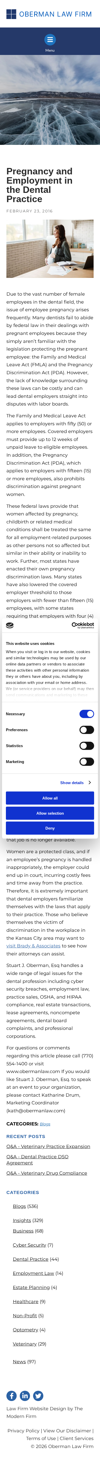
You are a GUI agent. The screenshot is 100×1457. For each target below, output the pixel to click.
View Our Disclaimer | (68, 1431)
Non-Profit (25, 1316)
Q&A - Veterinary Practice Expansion (48, 1146)
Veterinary (25, 1344)
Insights (22, 1220)
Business (23, 1231)
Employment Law (33, 1273)
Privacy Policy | (25, 1431)
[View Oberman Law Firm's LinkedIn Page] (25, 1396)
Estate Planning (31, 1287)
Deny (50, 828)
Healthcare (25, 1301)
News (19, 1362)
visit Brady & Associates (33, 946)
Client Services (77, 1438)
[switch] (86, 730)
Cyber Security (29, 1245)
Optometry (25, 1330)
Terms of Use (41, 1438)
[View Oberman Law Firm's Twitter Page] (38, 1396)
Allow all (50, 798)
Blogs (45, 1124)
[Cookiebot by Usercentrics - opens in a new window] (72, 625)
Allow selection (50, 813)
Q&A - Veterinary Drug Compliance (46, 1173)
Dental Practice (30, 1259)
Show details (72, 782)
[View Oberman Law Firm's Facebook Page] (11, 1396)
